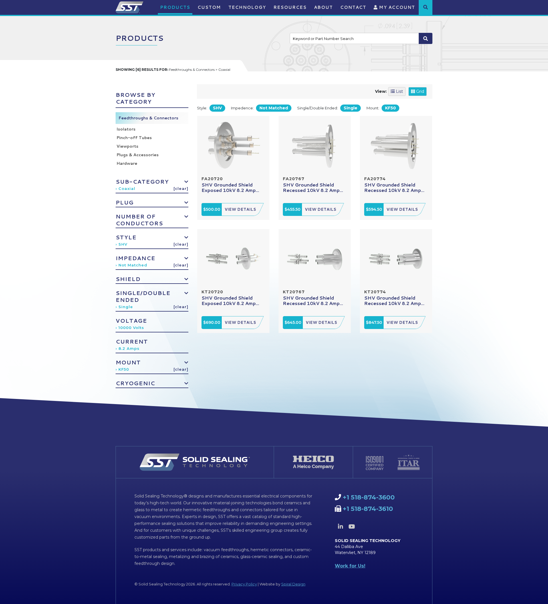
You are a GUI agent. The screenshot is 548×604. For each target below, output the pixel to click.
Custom (209, 7)
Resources (290, 7)
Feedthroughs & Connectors (148, 118)
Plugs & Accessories (137, 155)
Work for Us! (350, 566)
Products (175, 7)
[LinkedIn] (340, 526)
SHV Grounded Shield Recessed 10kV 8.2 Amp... (313, 187)
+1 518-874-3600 (369, 497)
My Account (396, 7)
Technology (247, 7)
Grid (419, 91)
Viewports (127, 146)
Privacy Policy (244, 584)
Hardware (126, 163)
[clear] (181, 188)
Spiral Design (293, 584)
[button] (425, 7)
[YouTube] (351, 526)
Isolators (126, 129)
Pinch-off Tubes (134, 138)
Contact (353, 7)
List (399, 91)
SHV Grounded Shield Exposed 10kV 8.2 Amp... (230, 187)
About (323, 7)
